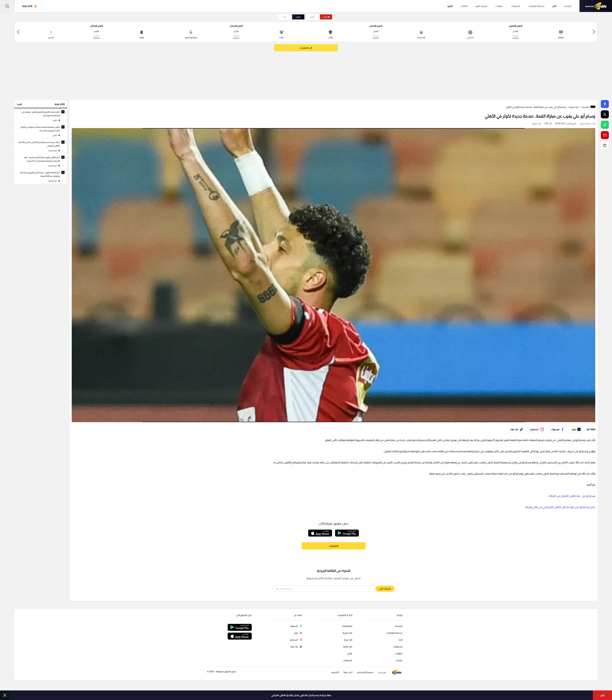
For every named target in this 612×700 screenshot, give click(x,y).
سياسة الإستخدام (365, 672)
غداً (284, 17)
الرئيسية (568, 6)
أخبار (554, 6)
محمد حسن (584, 123)
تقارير (349, 653)
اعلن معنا (348, 672)
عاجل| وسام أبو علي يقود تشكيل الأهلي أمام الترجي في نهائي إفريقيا (560, 507)
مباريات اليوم (481, 6)
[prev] (594, 32)
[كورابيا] (595, 6)
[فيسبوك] (558, 429)
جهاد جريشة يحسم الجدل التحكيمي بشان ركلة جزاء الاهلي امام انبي (301, 695)
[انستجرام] (537, 429)
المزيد (19, 104)
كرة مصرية (573, 107)
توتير (581, 428)
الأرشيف (335, 672)
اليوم (298, 17)
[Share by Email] (605, 135)
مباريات (399, 660)
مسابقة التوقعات (394, 633)
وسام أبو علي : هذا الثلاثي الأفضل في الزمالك (572, 496)
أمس (312, 17)
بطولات (499, 6)
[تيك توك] (516, 429)
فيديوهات (515, 6)
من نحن (382, 672)
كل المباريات (306, 47)
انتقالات (464, 6)
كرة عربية (348, 639)
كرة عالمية (347, 646)
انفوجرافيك (347, 626)
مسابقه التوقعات (536, 6)
